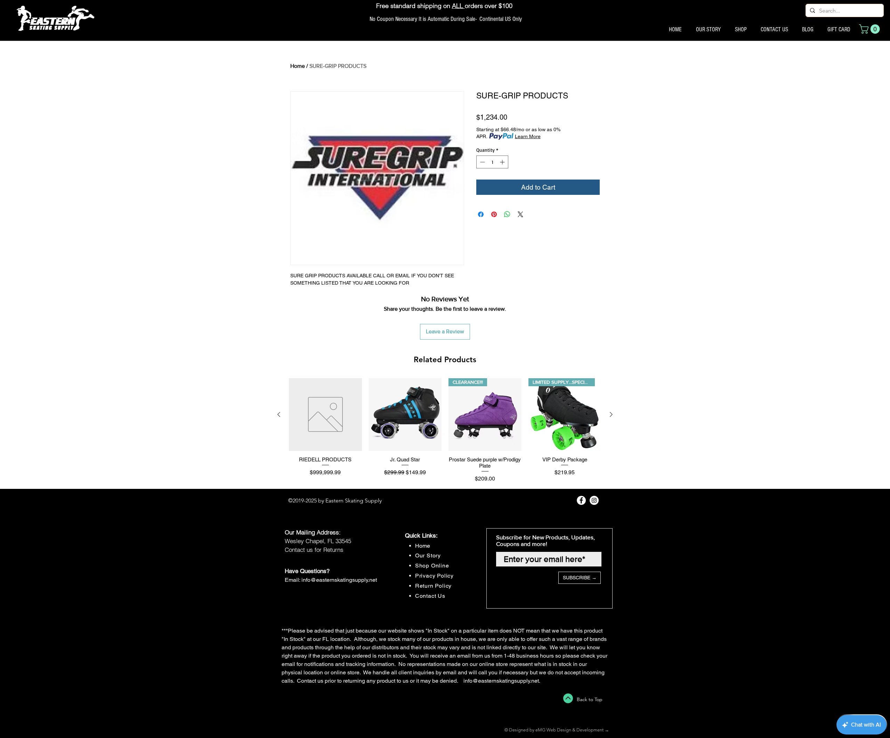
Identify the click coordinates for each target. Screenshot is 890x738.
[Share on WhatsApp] (507, 214)
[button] (870, 29)
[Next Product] (611, 414)
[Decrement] (481, 162)
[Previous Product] (279, 414)
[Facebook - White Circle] (581, 500)
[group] (445, 430)
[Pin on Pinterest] (494, 214)
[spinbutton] (492, 162)
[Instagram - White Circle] (594, 500)
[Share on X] (520, 214)
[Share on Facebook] (481, 214)
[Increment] (503, 162)
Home (297, 66)
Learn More (528, 136)
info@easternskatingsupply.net (339, 580)
